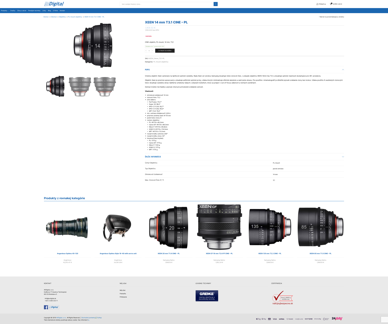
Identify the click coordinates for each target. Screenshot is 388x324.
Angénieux (67, 260)
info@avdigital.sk (50, 298)
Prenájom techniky (34, 10)
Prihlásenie (123, 297)
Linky (44, 10)
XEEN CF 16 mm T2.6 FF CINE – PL (219, 253)
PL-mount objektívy (160, 62)
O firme (55, 10)
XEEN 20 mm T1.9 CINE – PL (169, 253)
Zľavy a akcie (21, 10)
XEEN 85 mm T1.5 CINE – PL (320, 253)
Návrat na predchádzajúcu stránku (332, 17)
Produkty (4, 10)
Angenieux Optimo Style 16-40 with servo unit (118, 253)
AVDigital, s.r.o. (61, 317)
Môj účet (122, 290)
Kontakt (62, 10)
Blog (49, 10)
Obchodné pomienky (88, 317)
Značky (12, 10)
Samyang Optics (168, 260)
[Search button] (216, 4)
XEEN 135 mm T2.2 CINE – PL (269, 253)
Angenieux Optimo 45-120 (67, 253)
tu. (89, 320)
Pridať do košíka (165, 50)
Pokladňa (123, 293)
